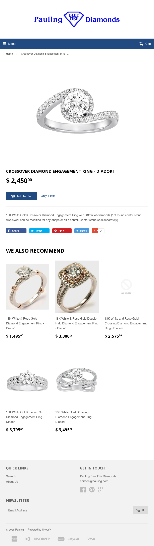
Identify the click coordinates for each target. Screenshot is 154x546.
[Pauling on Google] (101, 491)
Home (9, 53)
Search (10, 476)
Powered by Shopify (39, 529)
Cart (148, 43)
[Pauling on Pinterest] (92, 491)
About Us (12, 481)
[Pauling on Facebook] (83, 491)
